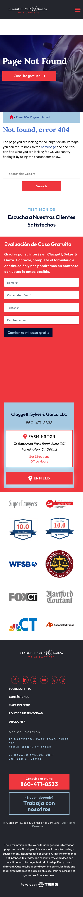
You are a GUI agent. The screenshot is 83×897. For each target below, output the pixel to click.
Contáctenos (19, 697)
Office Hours (39, 461)
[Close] (68, 281)
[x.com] (54, 680)
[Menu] (78, 10)
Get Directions (39, 457)
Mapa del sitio (19, 705)
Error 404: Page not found (33, 117)
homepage (48, 147)
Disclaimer (17, 721)
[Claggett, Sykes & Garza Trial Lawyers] (28, 10)
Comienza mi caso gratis (28, 332)
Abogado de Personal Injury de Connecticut (11, 117)
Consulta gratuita (27, 76)
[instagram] (34, 680)
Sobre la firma (20, 689)
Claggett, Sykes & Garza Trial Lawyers (33, 822)
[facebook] (15, 680)
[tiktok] (63, 680)
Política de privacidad (26, 713)
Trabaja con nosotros (39, 806)
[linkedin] (25, 680)
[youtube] (44, 680)
